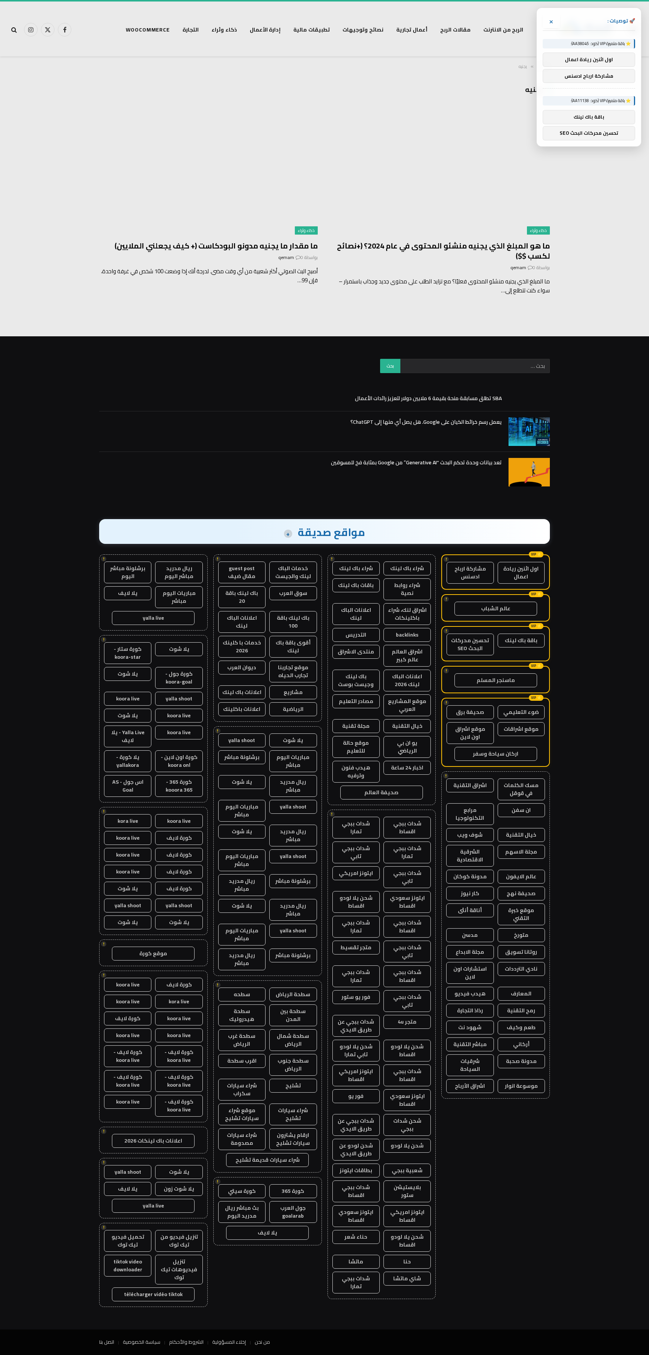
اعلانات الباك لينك (356, 614)
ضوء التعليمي (521, 712)
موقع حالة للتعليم (356, 747)
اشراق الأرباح (470, 1086)
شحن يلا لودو (407, 1145)
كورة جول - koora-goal (179, 678)
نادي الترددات (521, 969)
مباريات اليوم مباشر (292, 761)
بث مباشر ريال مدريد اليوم (242, 1212)
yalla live (153, 618)
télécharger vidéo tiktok (153, 1294)
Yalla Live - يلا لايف (128, 736)
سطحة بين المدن (293, 1015)
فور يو (356, 1096)
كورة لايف (179, 838)
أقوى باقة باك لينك (293, 646)
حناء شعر (355, 1237)
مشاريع (293, 692)
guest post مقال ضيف (241, 572)
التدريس (356, 635)
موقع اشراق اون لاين (470, 733)
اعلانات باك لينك (241, 692)
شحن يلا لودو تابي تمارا (356, 1050)
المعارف (521, 993)
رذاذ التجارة (470, 1010)
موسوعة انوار (521, 1086)
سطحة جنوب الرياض (293, 1064)
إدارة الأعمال (265, 30)
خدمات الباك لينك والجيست (293, 572)
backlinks (407, 635)
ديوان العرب (241, 667)
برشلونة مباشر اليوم (127, 572)
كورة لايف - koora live (179, 1056)
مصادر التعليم (356, 701)
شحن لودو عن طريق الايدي (356, 1149)
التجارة (191, 30)
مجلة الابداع (470, 952)
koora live (128, 698)
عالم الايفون (521, 876)
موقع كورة (153, 953)
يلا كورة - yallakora (127, 761)
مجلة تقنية (356, 726)
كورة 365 (293, 1191)
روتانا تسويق (521, 952)
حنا (407, 1261)
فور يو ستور (355, 997)
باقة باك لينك (521, 640)
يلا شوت (293, 740)
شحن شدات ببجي (407, 1125)
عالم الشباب (495, 608)
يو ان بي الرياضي (407, 747)
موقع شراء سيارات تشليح (242, 1114)
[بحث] (14, 29)
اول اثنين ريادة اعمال (521, 572)
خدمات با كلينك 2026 (242, 646)
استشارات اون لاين (470, 973)
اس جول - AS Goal (127, 786)
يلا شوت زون (179, 1189)
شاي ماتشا (407, 1278)
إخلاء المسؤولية (229, 1341)
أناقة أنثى (470, 910)
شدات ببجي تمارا (356, 827)
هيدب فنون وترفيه (355, 771)
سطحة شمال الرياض (293, 1040)
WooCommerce (148, 30)
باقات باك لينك (356, 585)
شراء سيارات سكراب (242, 1089)
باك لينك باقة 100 (293, 622)
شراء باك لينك (407, 568)
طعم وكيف (521, 1027)
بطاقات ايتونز (356, 1170)
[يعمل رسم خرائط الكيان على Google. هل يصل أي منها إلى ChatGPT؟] (529, 431)
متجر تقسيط (355, 947)
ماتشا (356, 1261)
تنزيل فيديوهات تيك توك (179, 1269)
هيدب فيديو (470, 993)
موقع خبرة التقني (521, 914)
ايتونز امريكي (356, 873)
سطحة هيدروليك (241, 1015)
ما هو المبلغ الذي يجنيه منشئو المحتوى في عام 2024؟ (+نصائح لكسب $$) (443, 251)
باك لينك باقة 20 (241, 597)
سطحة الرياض (293, 994)
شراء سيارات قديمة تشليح (267, 1160)
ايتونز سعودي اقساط (407, 902)
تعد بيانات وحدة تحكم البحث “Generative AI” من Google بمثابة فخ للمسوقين (416, 462)
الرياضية (293, 709)
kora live (128, 821)
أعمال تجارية (411, 30)
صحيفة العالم (381, 792)
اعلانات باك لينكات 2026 (153, 1141)
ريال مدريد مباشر (293, 786)
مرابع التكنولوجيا (470, 814)
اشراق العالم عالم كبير (407, 655)
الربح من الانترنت (503, 30)
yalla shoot (241, 740)
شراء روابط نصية (407, 589)
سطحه (242, 994)
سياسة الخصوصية (141, 1341)
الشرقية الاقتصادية (470, 855)
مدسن (470, 935)
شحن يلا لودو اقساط (356, 902)
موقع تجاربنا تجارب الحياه (293, 671)
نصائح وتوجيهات (363, 30)
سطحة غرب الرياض (241, 1040)
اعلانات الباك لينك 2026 (407, 680)
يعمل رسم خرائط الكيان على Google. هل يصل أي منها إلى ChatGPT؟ (426, 422)
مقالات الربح (455, 30)
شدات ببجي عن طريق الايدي (356, 1025)
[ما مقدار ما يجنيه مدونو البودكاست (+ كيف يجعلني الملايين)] (208, 172)
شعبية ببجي (407, 1170)
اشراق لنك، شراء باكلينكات (407, 614)
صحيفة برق (470, 712)
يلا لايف (267, 1233)
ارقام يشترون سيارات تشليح (293, 1139)
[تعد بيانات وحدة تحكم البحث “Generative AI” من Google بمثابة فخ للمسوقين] (529, 472)
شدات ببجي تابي (356, 852)
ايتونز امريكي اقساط (356, 1075)
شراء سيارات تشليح (293, 1114)
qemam (518, 267)
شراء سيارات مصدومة (242, 1139)
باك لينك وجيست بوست (356, 680)
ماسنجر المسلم (496, 680)
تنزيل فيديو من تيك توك (179, 1241)
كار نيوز (470, 893)
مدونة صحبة (521, 1061)
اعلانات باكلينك (241, 709)
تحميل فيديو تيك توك (128, 1241)
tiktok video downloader (127, 1265)
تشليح (293, 1085)
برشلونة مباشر (242, 757)
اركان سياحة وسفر (495, 754)
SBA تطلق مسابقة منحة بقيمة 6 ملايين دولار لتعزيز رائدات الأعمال (428, 398)
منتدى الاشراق (356, 651)
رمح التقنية (521, 1010)
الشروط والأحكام (186, 1341)
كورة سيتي (242, 1191)
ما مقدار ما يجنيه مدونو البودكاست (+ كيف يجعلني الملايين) (216, 246)
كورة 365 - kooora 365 (179, 786)
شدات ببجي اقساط (407, 827)
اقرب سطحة (242, 1061)
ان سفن (521, 810)
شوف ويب (470, 835)
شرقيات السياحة (470, 1065)
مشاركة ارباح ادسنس (470, 572)
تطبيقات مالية (311, 30)
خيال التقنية (521, 835)
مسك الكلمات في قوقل (521, 789)
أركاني (521, 1044)
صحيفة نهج (521, 893)
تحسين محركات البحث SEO (470, 644)
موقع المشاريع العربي (407, 705)
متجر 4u (407, 1022)
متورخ (521, 935)
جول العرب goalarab (293, 1212)
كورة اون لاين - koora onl (179, 761)
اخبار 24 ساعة (407, 767)
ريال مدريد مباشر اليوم (179, 572)
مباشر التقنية (470, 1044)
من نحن (262, 1341)
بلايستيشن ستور (407, 1191)
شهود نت (469, 1027)
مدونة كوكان (470, 876)
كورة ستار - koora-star (128, 653)
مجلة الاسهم (521, 852)
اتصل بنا (106, 1341)
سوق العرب (293, 593)
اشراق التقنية (470, 785)
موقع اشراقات (521, 729)
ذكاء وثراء (224, 30)
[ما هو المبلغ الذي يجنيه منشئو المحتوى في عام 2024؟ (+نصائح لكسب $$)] (440, 172)
